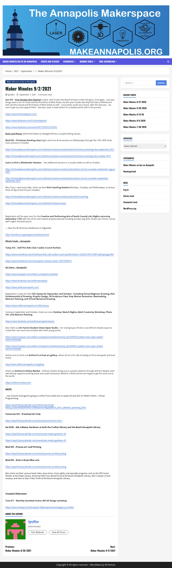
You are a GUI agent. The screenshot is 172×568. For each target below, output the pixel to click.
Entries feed (128, 196)
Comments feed (130, 202)
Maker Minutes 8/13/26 (133, 114)
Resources (68, 61)
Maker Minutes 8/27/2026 (134, 102)
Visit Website (37, 532)
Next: (103, 548)
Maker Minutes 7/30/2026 (134, 127)
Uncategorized (129, 171)
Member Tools (86, 61)
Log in (126, 189)
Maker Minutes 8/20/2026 (135, 108)
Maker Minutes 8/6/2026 (134, 120)
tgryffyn (11, 94)
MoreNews (95, 564)
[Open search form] (168, 61)
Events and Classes (50, 61)
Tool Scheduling (107, 61)
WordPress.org (129, 208)
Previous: (18, 548)
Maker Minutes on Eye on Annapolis (20, 61)
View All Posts (59, 532)
